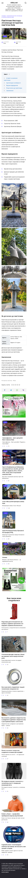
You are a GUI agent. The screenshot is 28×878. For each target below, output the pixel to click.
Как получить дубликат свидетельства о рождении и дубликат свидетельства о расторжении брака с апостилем (14, 719)
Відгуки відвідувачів (12, 85)
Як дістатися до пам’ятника (14, 88)
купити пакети (5, 872)
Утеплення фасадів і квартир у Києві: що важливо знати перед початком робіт (13, 656)
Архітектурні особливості (13, 83)
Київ (5, 36)
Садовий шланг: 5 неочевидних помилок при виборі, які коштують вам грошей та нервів (14, 846)
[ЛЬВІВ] (8, 527)
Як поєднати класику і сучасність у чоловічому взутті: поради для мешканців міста (12, 783)
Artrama (4, 557)
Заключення (9, 90)
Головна (4, 15)
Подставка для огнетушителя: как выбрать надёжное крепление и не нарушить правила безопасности (12, 623)
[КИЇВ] (14, 435)
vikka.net (14, 3)
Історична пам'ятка (7, 380)
